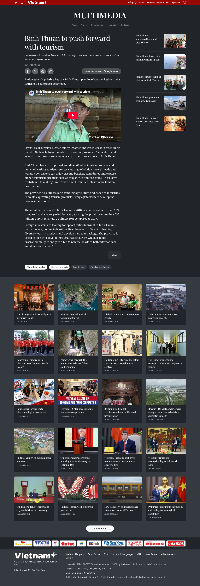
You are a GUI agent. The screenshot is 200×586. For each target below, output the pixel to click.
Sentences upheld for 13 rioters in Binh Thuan (148, 78)
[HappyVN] (23, 543)
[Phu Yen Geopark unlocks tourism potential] (78, 297)
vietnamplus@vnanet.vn (83, 572)
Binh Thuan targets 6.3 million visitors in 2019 (148, 58)
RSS (106, 554)
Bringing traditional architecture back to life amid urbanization (120, 412)
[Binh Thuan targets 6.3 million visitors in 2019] (175, 61)
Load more (100, 528)
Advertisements (168, 554)
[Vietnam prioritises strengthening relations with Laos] (166, 441)
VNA (139, 554)
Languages (127, 554)
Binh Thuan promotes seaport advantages (147, 99)
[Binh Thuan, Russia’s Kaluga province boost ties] (175, 123)
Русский (176, 2)
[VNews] (55, 543)
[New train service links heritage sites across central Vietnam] (122, 490)
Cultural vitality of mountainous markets (34, 459)
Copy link (50, 71)
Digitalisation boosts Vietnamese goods (121, 316)
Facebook (28, 71)
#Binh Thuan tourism (36, 266)
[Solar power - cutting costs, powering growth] (166, 297)
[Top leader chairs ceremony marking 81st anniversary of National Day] (78, 441)
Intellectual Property (75, 554)
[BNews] (81, 543)
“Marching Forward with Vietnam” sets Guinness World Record (32, 363)
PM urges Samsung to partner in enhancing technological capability (165, 510)
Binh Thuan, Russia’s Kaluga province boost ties (148, 121)
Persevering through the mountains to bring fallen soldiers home (74, 363)
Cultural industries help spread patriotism (76, 508)
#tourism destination (99, 266)
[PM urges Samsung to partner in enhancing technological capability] (166, 490)
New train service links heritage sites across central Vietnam (121, 508)
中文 (168, 2)
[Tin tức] (67, 543)
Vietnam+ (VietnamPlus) (38, 2)
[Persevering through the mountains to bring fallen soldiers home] (78, 343)
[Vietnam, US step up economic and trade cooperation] (78, 392)
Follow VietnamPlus (93, 71)
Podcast (125, 24)
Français (151, 2)
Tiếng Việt (132, 2)
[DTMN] (154, 543)
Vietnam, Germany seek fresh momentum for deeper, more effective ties (119, 461)
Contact (69, 557)
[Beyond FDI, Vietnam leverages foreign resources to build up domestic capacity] (166, 392)
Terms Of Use (94, 554)
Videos (84, 24)
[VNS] (114, 543)
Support (115, 554)
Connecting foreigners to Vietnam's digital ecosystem (31, 410)
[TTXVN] (42, 543)
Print (43, 71)
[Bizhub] (94, 543)
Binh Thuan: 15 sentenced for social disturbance (146, 39)
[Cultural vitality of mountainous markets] (34, 441)
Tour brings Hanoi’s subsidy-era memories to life (34, 316)
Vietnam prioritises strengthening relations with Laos (163, 461)
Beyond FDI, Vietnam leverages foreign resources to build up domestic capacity (164, 412)
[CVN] (135, 543)
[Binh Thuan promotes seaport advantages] (175, 103)
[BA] (176, 543)
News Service (151, 554)
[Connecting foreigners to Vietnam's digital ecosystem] (34, 392)
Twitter (35, 71)
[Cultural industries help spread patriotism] (78, 490)
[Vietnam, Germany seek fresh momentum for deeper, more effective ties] (122, 441)
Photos (75, 24)
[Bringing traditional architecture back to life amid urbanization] (122, 392)
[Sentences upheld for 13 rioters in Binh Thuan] (175, 82)
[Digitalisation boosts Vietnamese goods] (122, 297)
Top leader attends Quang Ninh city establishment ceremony (33, 508)
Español (160, 2)
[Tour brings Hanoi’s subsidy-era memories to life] (34, 297)
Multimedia (100, 15)
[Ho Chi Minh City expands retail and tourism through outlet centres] (122, 343)
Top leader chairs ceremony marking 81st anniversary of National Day (75, 461)
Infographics (97, 24)
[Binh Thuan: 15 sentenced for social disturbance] (175, 41)
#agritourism (79, 266)
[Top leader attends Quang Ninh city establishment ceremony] (34, 490)
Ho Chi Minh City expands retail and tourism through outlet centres (121, 363)
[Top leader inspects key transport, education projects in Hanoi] (166, 343)
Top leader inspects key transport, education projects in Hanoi (165, 363)
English (142, 2)
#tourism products (59, 266)
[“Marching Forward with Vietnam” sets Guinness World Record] (34, 343)
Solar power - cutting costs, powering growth (163, 316)
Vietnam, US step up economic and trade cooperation (76, 410)
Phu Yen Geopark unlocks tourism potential (74, 316)
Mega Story (112, 24)
